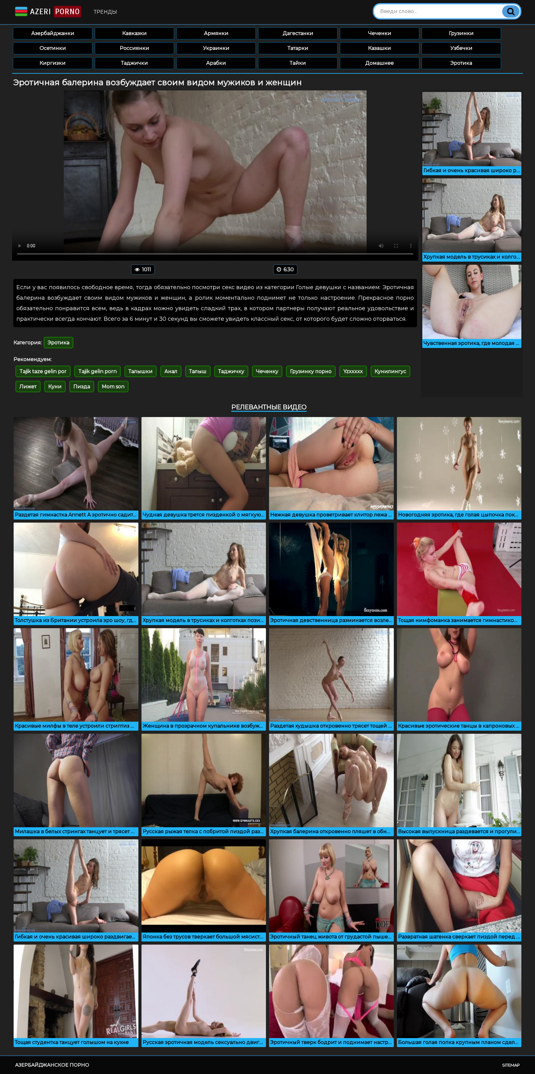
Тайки (298, 63)
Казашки (379, 48)
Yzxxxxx (353, 371)
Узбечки (461, 48)
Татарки (298, 48)
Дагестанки (298, 33)
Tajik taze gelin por (43, 371)
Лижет (28, 386)
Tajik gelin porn (97, 371)
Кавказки (134, 33)
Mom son (113, 386)
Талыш (198, 371)
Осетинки (53, 48)
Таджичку (231, 371)
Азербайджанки (52, 33)
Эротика (461, 63)
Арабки (216, 63)
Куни (55, 386)
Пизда (81, 386)
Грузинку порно (311, 371)
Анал (170, 371)
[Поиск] (511, 11)
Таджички (134, 63)
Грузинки (461, 33)
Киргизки (53, 63)
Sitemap (511, 1065)
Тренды (105, 12)
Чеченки (379, 33)
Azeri (53, 12)
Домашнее (379, 63)
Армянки (216, 33)
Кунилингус (390, 371)
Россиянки (134, 48)
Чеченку (267, 371)
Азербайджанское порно (52, 1065)
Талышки (140, 371)
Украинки (216, 48)
